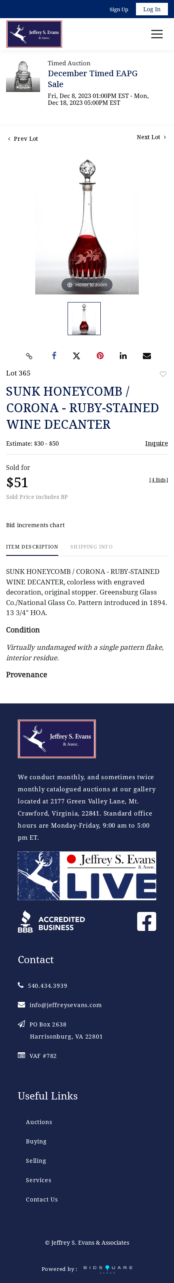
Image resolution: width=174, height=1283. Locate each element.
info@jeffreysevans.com (66, 1005)
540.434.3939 (47, 985)
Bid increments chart (35, 525)
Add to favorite (163, 374)
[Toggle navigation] (157, 34)
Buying (36, 1141)
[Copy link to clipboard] (29, 356)
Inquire (156, 443)
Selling (36, 1160)
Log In (152, 9)
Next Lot (149, 137)
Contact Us (42, 1199)
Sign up (119, 9)
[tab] (32, 550)
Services (38, 1180)
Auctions (39, 1122)
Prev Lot (25, 138)
